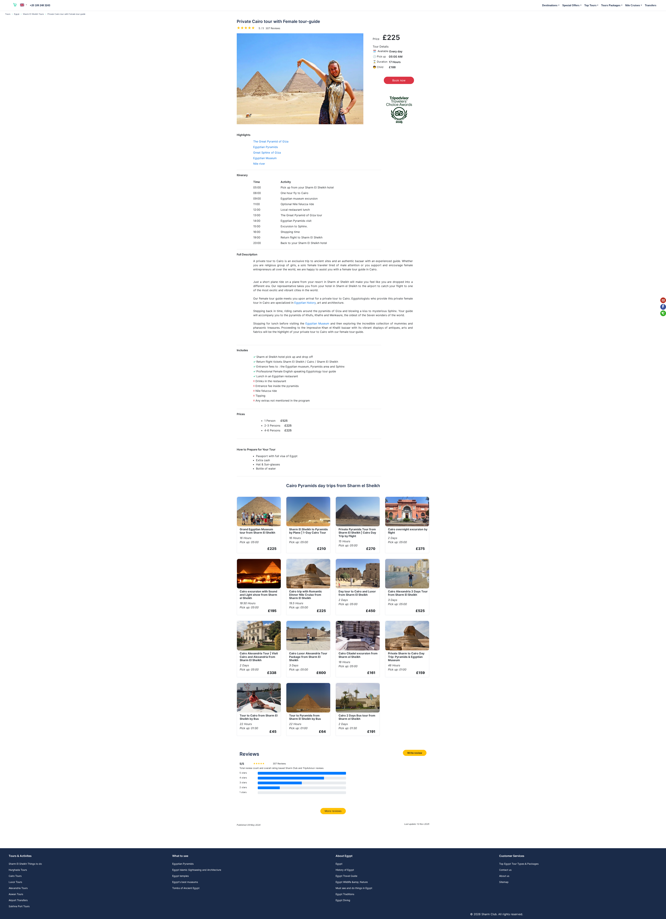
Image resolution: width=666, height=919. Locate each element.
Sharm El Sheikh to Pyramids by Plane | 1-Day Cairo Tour (308, 531)
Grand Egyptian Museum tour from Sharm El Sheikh (257, 531)
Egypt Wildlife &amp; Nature (352, 881)
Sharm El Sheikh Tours (33, 14)
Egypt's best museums (185, 881)
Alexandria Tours (18, 888)
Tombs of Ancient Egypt (185, 888)
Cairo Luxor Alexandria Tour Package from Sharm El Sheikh (308, 657)
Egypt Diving (343, 900)
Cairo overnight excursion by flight (407, 531)
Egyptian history (305, 302)
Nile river (259, 163)
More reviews (333, 811)
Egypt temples (180, 875)
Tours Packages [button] (610, 5)
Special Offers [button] (570, 5)
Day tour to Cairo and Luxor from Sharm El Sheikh (357, 593)
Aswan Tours (16, 894)
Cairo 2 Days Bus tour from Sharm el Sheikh (357, 717)
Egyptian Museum (265, 158)
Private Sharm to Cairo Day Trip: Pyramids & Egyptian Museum (406, 657)
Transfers (650, 5)
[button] (23, 4)
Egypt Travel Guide (346, 875)
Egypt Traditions (345, 894)
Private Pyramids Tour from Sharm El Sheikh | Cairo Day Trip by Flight (357, 533)
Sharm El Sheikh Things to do (25, 863)
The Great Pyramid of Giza (270, 141)
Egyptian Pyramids (265, 147)
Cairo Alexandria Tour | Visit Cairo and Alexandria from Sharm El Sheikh (259, 657)
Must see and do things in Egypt (354, 888)
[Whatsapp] (663, 313)
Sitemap (504, 881)
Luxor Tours (15, 881)
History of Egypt (345, 869)
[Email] (663, 300)
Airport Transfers (18, 900)
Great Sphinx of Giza (267, 152)
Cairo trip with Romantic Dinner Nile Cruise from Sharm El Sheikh (305, 595)
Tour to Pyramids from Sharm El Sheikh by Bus (305, 717)
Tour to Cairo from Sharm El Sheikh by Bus (259, 717)
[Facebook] (663, 307)
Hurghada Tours (18, 869)
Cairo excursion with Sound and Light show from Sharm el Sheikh (258, 595)
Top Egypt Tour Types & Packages (519, 863)
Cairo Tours (15, 875)
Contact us (505, 869)
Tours (8, 14)
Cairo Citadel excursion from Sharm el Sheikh (358, 655)
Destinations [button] (549, 5)
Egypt (16, 14)
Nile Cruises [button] (632, 5)
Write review (414, 752)
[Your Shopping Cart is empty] (15, 5)
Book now (398, 80)
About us (504, 875)
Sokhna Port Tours (19, 906)
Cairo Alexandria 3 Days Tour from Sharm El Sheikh (408, 593)
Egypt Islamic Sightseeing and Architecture (196, 869)
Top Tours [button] (590, 5)
